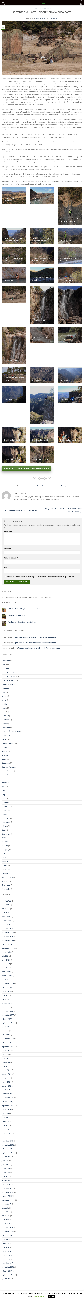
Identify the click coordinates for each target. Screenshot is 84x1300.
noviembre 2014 (8, 1231)
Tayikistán (6, 869)
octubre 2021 (7, 1042)
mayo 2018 (6, 1168)
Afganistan (6, 661)
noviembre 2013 (8, 1267)
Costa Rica (5, 720)
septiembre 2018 (8, 1153)
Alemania (5, 668)
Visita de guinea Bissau (16, 615)
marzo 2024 (6, 972)
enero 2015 (6, 1224)
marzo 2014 (6, 1251)
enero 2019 (6, 1137)
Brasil (4, 708)
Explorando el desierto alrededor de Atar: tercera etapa (35, 637)
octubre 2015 (7, 1196)
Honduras (5, 783)
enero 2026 (6, 924)
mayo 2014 (6, 1243)
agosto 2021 (6, 1050)
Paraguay (5, 849)
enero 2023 (6, 1007)
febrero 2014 (7, 1255)
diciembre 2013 (7, 1263)
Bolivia (4, 704)
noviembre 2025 (8, 932)
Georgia (5, 755)
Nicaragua (6, 834)
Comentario (8, 531)
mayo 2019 (6, 1121)
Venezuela (6, 889)
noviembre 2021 (8, 1039)
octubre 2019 (7, 1102)
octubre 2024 (7, 944)
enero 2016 (6, 1184)
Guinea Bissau (7, 771)
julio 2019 (5, 1113)
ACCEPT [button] (51, 1297)
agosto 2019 (6, 1109)
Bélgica (4, 696)
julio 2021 (5, 1054)
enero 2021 (6, 1078)
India (3, 787)
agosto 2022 (6, 1027)
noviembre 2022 (8, 1015)
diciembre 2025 (7, 928)
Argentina (5, 688)
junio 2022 (6, 1035)
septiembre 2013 (8, 1275)
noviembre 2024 (8, 940)
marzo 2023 (6, 999)
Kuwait (4, 814)
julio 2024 (5, 956)
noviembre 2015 (8, 1192)
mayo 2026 (6, 909)
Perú (3, 853)
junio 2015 (6, 1212)
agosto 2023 (6, 991)
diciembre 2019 (7, 1094)
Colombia (5, 716)
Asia (3, 692)
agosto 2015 (6, 1204)
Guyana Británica (8, 779)
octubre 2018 (7, 1149)
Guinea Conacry (8, 775)
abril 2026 (5, 913)
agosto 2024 (6, 952)
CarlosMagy (53, 18)
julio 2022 (5, 1031)
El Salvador (6, 727)
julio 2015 (5, 1208)
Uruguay (5, 881)
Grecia (4, 759)
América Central (8, 672)
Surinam (5, 865)
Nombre (7, 549)
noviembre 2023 (8, 983)
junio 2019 (6, 1117)
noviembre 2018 (8, 1145)
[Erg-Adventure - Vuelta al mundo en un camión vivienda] (43, 2)
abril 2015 (5, 1220)
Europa (4, 747)
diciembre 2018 (7, 1141)
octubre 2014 (7, 1235)
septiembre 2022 (8, 1023)
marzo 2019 (6, 1129)
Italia (3, 798)
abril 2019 (5, 1125)
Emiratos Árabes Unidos (11, 731)
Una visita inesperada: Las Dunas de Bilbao (21, 510)
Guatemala (6, 763)
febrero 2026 (7, 920)
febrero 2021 (7, 1074)
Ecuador (5, 724)
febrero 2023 (7, 1003)
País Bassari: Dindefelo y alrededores (22, 622)
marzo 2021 (6, 1070)
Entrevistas (6, 735)
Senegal (5, 861)
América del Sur (7, 680)
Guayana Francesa (9, 767)
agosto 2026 (6, 901)
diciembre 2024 (7, 936)
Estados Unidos (7, 743)
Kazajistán (5, 806)
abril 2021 (5, 1066)
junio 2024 (6, 960)
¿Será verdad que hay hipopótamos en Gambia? (26, 609)
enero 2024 (6, 980)
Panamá (5, 846)
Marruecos (6, 818)
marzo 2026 (6, 916)
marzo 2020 (6, 1082)
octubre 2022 (7, 1019)
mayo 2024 (6, 964)
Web (5, 567)
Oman (4, 838)
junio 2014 (6, 1239)
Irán (3, 790)
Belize (4, 700)
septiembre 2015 (8, 1200)
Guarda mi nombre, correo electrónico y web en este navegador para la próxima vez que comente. (40, 577)
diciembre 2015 (7, 1188)
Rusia (4, 857)
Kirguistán (6, 810)
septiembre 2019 (8, 1105)
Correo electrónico (11, 558)
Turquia (5, 873)
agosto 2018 (6, 1157)
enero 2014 (6, 1259)
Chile (3, 712)
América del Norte (39, 9)
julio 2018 (5, 1161)
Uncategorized (7, 877)
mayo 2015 (6, 1216)
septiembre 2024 (8, 948)
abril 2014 (5, 1247)
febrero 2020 (7, 1086)
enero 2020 (6, 1090)
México (49, 9)
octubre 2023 (7, 987)
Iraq (3, 794)
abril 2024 (5, 968)
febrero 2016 (7, 1180)
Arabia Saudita (7, 684)
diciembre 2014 (7, 1227)
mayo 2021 (6, 1062)
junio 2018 (6, 1165)
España (4, 739)
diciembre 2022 (7, 1011)
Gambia (4, 751)
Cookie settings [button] (39, 1297)
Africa (4, 664)
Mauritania (6, 822)
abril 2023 (5, 995)
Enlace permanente (67, 486)
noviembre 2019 (8, 1098)
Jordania (5, 802)
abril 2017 (5, 1176)
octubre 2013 (7, 1271)
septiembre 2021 (8, 1046)
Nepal (4, 830)
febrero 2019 (7, 1133)
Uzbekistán (6, 885)
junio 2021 (6, 1058)
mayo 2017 (6, 1172)
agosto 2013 (6, 1279)
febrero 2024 (7, 976)
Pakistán (5, 842)
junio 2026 (6, 905)
